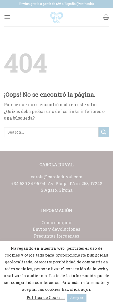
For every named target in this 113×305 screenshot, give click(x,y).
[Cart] (106, 17)
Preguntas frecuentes (56, 236)
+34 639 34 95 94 (29, 183)
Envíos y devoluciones (56, 229)
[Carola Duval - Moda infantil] (56, 17)
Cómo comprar (57, 222)
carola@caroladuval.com (57, 176)
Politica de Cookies (46, 297)
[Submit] (104, 132)
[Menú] (7, 17)
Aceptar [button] (76, 297)
